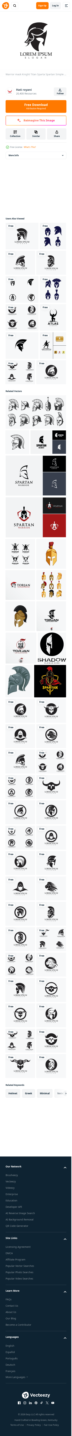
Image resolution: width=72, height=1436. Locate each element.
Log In (55, 5)
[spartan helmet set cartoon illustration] (20, 782)
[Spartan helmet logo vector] (22, 315)
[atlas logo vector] (19, 399)
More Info (14, 153)
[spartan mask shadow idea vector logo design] (20, 909)
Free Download (36, 106)
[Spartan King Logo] (19, 455)
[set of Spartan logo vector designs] (20, 689)
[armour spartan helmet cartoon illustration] (20, 720)
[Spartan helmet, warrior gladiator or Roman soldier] (17, 552)
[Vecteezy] (5, 5)
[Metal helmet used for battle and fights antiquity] (48, 910)
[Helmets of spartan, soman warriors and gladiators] (35, 522)
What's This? (30, 147)
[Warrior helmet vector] (19, 262)
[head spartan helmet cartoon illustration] (20, 814)
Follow (60, 93)
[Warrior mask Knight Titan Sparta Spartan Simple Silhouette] (22, 234)
